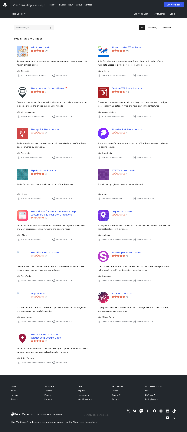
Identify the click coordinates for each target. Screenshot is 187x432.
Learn (80, 386)
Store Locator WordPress (126, 47)
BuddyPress (152, 399)
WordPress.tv (85, 399)
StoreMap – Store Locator (126, 252)
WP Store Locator (41, 47)
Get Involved (117, 386)
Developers (83, 395)
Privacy (14, 399)
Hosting (14, 395)
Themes (48, 390)
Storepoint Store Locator (45, 129)
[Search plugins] (51, 27)
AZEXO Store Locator (123, 170)
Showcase (49, 386)
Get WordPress (174, 5)
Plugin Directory (18, 14)
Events (115, 390)
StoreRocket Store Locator (127, 129)
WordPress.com (153, 386)
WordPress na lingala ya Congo (50, 415)
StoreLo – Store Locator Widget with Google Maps (46, 336)
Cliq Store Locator (122, 211)
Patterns (48, 399)
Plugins (47, 395)
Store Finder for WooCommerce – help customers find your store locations (53, 213)
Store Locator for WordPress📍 (49, 88)
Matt (148, 390)
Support (81, 390)
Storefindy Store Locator (45, 252)
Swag (115, 399)
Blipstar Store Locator (43, 170)
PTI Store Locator (121, 293)
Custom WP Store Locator (126, 88)
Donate (116, 395)
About (13, 386)
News (13, 390)
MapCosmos (38, 293)
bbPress (150, 395)
